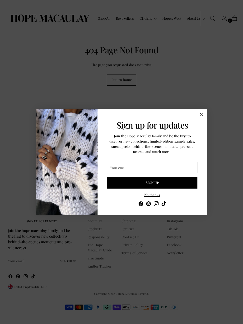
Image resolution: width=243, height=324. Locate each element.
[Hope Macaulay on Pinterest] (148, 204)
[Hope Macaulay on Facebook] (141, 204)
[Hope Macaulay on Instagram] (156, 204)
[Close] (201, 114)
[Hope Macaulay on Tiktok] (164, 204)
